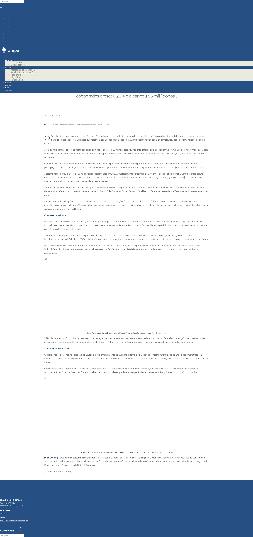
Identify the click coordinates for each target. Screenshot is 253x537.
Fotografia (16, 26)
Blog (7, 38)
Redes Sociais (17, 31)
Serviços (9, 18)
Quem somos (18, 16)
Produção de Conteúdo (23, 23)
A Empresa (16, 13)
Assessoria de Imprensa (23, 21)
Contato (9, 41)
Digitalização (17, 28)
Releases (9, 36)
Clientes (9, 33)
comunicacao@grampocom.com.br (14, 521)
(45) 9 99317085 (6, 513)
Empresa (10, 11)
